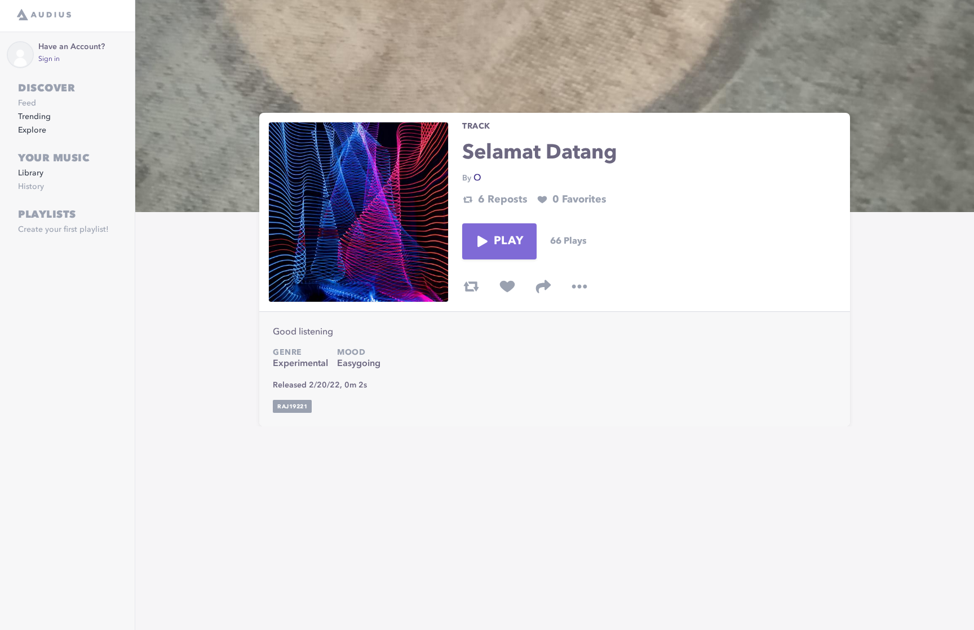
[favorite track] (507, 286)
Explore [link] (32, 130)
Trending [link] (34, 117)
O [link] (477, 178)
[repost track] (471, 286)
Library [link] (30, 173)
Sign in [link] (49, 59)
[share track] (543, 286)
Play (508, 241)
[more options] (579, 286)
